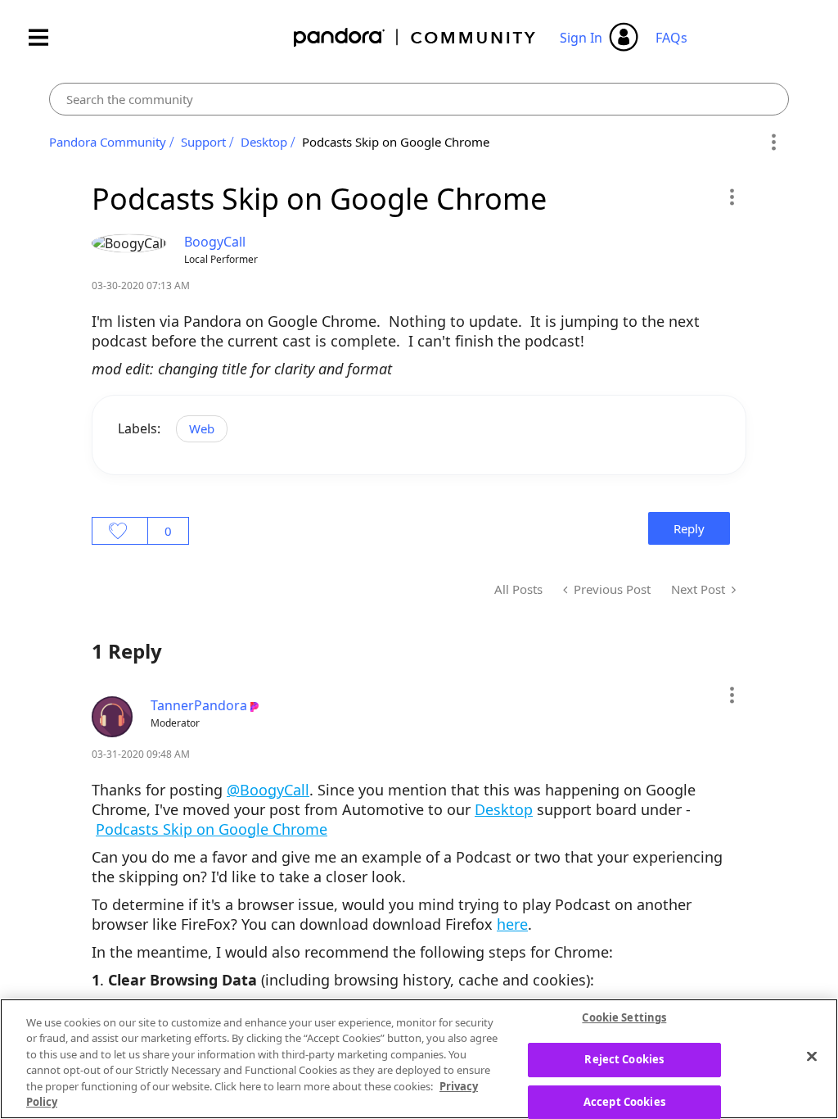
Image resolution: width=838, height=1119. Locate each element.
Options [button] (774, 142)
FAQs (671, 38)
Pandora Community (415, 37)
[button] (731, 196)
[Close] (812, 1057)
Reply (689, 528)
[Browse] (47, 37)
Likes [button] (119, 531)
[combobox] (418, 99)
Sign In (581, 38)
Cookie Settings (624, 1018)
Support (203, 142)
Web (201, 428)
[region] (419, 1059)
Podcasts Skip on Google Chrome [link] (395, 142)
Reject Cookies (624, 1059)
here (512, 924)
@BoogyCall (268, 790)
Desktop (264, 142)
